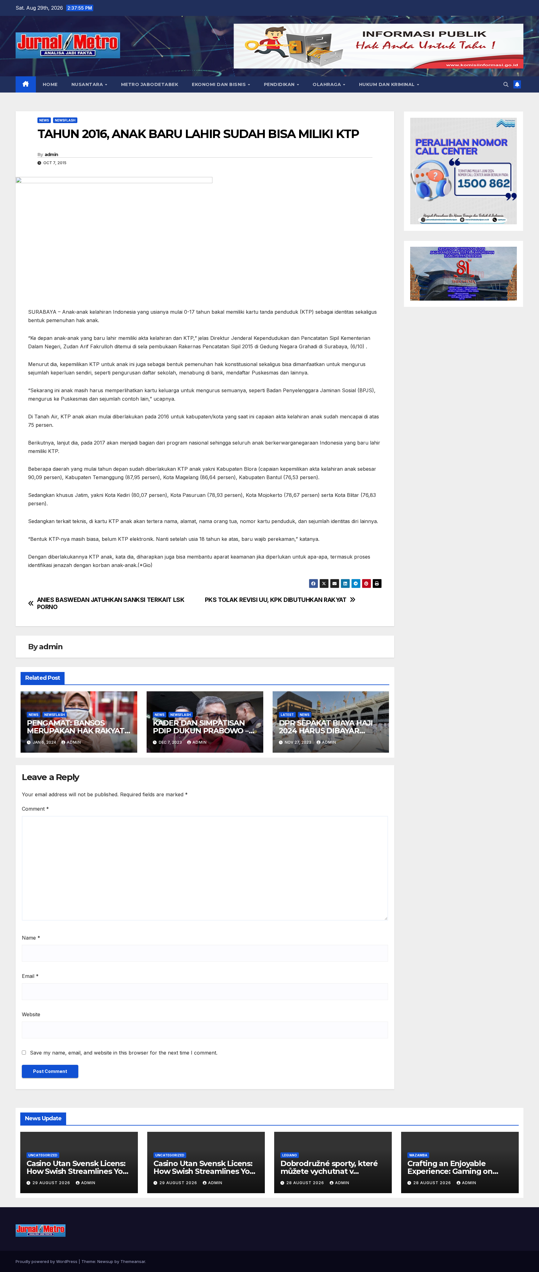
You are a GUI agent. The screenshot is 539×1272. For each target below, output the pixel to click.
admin (51, 154)
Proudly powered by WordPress (47, 1261)
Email (30, 976)
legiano (289, 1155)
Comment (35, 809)
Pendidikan (280, 84)
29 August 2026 (51, 1182)
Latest (287, 715)
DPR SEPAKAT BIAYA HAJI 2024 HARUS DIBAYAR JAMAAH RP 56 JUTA (326, 730)
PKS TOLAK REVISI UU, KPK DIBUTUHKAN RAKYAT (276, 599)
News (44, 120)
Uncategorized (42, 1155)
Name (31, 938)
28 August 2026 (305, 1182)
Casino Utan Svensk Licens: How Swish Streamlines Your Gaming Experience (79, 1171)
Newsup (105, 1261)
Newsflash (65, 120)
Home (50, 84)
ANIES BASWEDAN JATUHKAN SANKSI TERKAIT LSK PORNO (111, 603)
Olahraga (327, 84)
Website (31, 1014)
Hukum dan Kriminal (387, 84)
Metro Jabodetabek (149, 84)
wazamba (418, 1155)
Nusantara (87, 84)
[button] (505, 84)
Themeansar (132, 1261)
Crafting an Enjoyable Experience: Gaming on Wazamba (450, 1171)
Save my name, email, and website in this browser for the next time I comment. (123, 1053)
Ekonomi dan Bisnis (219, 84)
